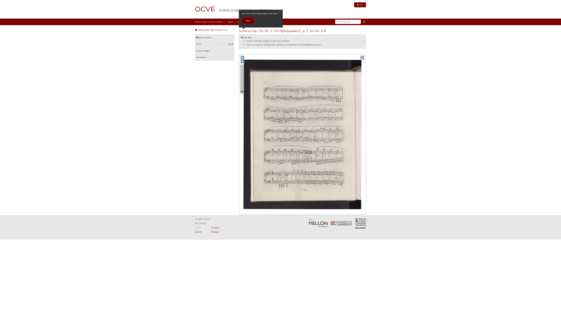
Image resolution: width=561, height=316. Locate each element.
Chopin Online (202, 219)
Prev (199, 44)
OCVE (205, 9)
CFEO (198, 227)
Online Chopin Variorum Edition (209, 22)
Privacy (215, 232)
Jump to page (202, 51)
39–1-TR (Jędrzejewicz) (282, 31)
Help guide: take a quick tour (212, 30)
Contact (215, 227)
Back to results (204, 37)
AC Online (200, 223)
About (230, 22)
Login (360, 5)
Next (230, 44)
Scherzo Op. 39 (251, 31)
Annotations (201, 57)
